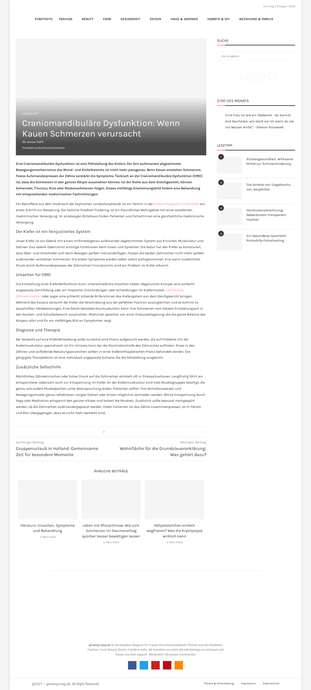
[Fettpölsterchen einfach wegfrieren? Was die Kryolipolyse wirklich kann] (174, 499)
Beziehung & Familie (256, 19)
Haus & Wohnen (184, 19)
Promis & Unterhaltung (219, 683)
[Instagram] (23, 6)
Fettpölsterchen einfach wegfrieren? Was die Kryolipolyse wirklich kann (174, 530)
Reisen (155, 19)
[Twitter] (251, 81)
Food (107, 19)
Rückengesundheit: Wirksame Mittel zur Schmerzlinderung (269, 161)
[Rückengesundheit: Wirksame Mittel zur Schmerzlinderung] (229, 165)
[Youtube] (31, 6)
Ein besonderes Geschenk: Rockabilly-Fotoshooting (266, 238)
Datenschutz (271, 683)
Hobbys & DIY (218, 19)
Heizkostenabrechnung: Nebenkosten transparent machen (266, 215)
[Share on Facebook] (109, 432)
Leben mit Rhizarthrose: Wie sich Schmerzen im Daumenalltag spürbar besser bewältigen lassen (111, 530)
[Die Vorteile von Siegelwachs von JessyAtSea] (229, 190)
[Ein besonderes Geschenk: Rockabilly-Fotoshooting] (229, 242)
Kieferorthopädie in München (176, 204)
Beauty (88, 19)
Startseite (44, 19)
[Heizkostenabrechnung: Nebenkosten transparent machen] (229, 216)
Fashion (65, 19)
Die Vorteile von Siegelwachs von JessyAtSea (268, 187)
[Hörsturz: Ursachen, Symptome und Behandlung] (47, 499)
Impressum (248, 683)
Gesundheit (130, 19)
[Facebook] (17, 6)
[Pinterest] (272, 81)
